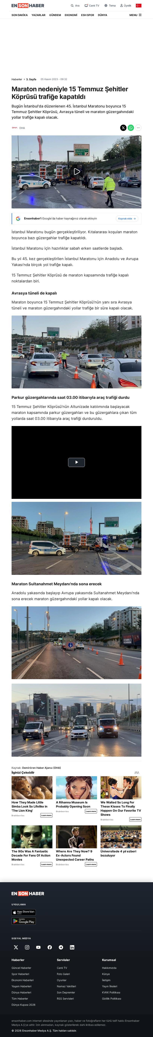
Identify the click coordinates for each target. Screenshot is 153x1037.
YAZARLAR (38, 15)
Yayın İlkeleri (109, 986)
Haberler (17, 79)
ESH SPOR (87, 15)
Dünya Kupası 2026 (23, 1004)
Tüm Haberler (20, 998)
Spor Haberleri (20, 974)
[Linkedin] (72, 947)
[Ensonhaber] (28, 5)
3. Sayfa (31, 79)
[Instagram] (27, 947)
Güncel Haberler (21, 967)
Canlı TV (62, 967)
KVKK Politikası (111, 992)
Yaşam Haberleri (21, 986)
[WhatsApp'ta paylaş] (131, 128)
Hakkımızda (109, 967)
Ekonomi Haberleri (23, 980)
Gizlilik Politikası (111, 998)
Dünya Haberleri (21, 992)
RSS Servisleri (65, 998)
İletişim (106, 980)
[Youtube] (38, 947)
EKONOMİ (71, 15)
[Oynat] (76, 171)
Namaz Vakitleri (66, 986)
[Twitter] (16, 947)
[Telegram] (61, 947)
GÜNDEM (55, 15)
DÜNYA (102, 15)
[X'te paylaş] (123, 128)
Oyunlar (61, 980)
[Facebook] (49, 947)
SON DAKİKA (20, 15)
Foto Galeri (63, 974)
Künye (106, 974)
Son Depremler (66, 992)
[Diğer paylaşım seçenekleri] (138, 128)
